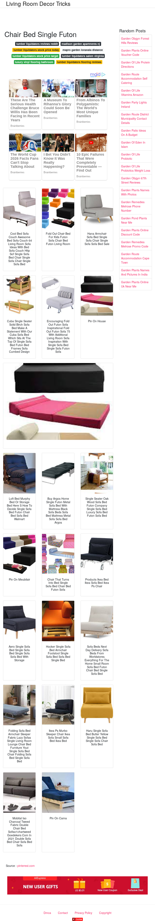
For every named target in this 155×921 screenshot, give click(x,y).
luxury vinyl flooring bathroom (34, 62)
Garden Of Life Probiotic (130, 156)
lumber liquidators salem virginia (83, 56)
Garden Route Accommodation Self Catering (134, 78)
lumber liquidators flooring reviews (79, 62)
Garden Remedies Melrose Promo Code (134, 244)
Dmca (47, 913)
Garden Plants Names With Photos (135, 192)
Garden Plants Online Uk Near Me (135, 284)
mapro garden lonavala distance (83, 50)
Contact (63, 913)
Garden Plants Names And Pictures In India (135, 272)
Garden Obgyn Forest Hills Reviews (135, 40)
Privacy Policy (83, 913)
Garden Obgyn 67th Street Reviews (134, 180)
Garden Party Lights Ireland (134, 104)
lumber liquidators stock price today (36, 50)
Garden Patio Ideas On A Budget (133, 132)
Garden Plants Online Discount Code (135, 232)
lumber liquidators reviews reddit (37, 44)
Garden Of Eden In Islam (133, 144)
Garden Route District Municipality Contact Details (135, 118)
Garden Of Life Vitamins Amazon (132, 92)
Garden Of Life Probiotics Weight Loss (135, 168)
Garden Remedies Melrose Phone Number (133, 206)
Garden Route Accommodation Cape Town (135, 258)
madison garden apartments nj (81, 44)
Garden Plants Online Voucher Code (135, 52)
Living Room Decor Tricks (38, 3)
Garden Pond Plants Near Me (134, 220)
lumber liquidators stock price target (35, 56)
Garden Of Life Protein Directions (135, 64)
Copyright (105, 913)
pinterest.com (26, 866)
